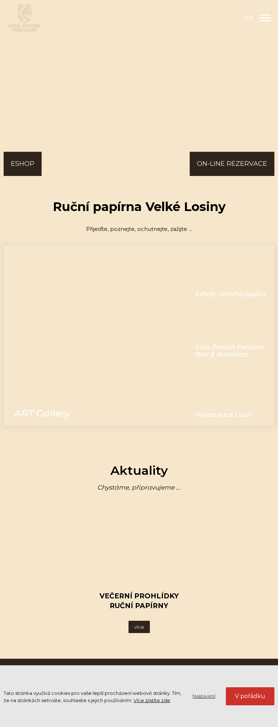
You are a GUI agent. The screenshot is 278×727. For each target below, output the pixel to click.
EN (249, 17)
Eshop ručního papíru (230, 294)
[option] (139, 72)
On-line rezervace (232, 164)
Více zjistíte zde (152, 700)
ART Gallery (42, 413)
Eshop (22, 164)
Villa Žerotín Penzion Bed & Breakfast (229, 350)
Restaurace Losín (223, 415)
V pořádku (250, 696)
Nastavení (204, 696)
